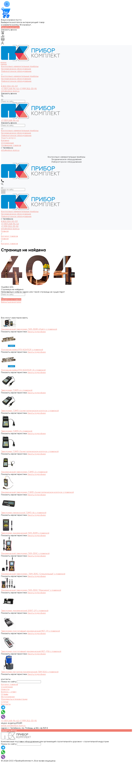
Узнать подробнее (37, 331)
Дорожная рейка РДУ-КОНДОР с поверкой (22, 349)
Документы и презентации (14, 699)
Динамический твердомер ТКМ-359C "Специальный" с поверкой (33, 574)
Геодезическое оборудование (16, 78)
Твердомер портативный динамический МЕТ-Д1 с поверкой (30, 631)
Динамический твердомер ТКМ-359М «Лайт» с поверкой (29, 329)
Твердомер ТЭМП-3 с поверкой (16, 431)
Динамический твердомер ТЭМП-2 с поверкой (24, 472)
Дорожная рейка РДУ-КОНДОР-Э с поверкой (23, 370)
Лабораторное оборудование (16, 81)
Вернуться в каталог (11, 302)
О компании (7, 687)
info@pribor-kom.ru (10, 91)
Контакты (6, 704)
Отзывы (4, 694)
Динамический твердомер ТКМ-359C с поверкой (25, 553)
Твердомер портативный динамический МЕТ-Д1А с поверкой (31, 651)
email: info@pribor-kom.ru (13, 725)
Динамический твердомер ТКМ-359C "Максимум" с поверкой (31, 590)
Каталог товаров (9, 684)
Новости (5, 689)
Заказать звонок (9, 93)
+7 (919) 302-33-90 (28, 88)
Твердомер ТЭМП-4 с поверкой (16, 390)
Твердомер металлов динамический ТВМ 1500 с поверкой (29, 671)
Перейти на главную (11, 299)
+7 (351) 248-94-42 (10, 88)
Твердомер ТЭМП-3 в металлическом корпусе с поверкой (30, 451)
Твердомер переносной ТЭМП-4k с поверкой (23, 512)
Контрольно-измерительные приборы (19, 76)
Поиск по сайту (8, 681)
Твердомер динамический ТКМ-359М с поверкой (25, 533)
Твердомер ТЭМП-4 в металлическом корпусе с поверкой (30, 410)
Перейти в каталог (10, 27)
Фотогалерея (8, 696)
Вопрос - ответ (8, 692)
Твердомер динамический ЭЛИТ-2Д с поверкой (24, 610)
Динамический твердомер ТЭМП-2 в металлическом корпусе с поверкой (37, 492)
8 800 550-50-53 (9, 86)
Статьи (4, 701)
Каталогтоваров (4, 63)
